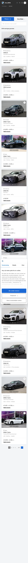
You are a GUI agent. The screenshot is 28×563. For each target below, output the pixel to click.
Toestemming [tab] (5, 265)
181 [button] (19, 447)
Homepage (4, 6)
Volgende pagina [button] (22, 447)
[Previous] (10, 46)
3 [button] (13, 447)
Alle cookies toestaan (14, 290)
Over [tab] (23, 265)
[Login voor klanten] (22, 2)
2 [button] (11, 447)
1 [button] (9, 447)
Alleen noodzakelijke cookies (14, 300)
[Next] (17, 46)
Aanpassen (13, 295)
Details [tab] (14, 265)
